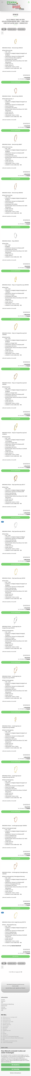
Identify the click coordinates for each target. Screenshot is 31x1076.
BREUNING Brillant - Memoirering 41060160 (12, 96)
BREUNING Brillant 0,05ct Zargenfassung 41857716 (14, 922)
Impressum (5, 1035)
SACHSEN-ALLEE (6, 1023)
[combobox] (12, 29)
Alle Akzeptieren (15, 1064)
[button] (2, 29)
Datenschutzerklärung (6, 1061)
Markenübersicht (7, 1020)
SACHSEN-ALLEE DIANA (8, 1021)
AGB (4, 1039)
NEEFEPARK (5, 1027)
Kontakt (4, 1033)
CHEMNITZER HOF (7, 1030)
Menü (2, 2)
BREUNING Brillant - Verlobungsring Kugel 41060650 (14, 825)
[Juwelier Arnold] (15, 5)
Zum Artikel (15, 956)
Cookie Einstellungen (8, 1042)
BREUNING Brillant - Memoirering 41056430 (12, 47)
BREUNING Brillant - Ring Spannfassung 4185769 (13, 578)
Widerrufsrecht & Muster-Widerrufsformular (13, 1038)
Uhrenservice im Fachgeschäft (10, 1017)
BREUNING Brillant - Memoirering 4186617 (12, 144)
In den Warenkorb (15, 82)
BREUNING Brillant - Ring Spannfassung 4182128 (13, 531)
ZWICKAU (5, 1029)
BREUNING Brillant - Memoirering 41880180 (12, 192)
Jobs (4, 1032)
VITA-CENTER (6, 1026)
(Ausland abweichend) (16, 945)
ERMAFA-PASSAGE (7, 1024)
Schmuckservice (6, 1018)
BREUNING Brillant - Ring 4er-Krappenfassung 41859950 (15, 285)
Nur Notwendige (15, 1069)
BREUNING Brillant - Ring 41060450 (10, 241)
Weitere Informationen (15, 1073)
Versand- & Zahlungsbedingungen (11, 1036)
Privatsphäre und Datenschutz (10, 1041)
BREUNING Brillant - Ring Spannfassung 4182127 (13, 484)
